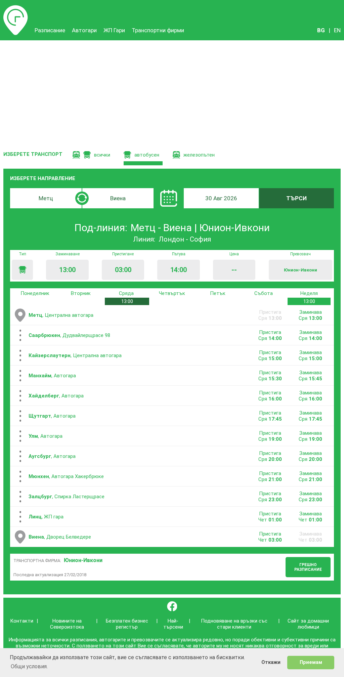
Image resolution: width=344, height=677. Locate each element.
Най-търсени (173, 624)
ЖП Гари (114, 30)
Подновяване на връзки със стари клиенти (234, 624)
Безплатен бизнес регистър (127, 624)
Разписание (15, 8)
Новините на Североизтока (67, 624)
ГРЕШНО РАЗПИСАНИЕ (308, 567)
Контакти (21, 621)
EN (337, 30)
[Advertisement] (172, 91)
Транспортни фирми (158, 30)
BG (321, 30)
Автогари (84, 30)
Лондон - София (185, 239)
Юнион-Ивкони (83, 560)
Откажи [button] (271, 662)
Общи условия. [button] (29, 666)
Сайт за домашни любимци (308, 624)
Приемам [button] (311, 662)
